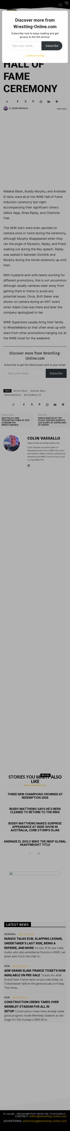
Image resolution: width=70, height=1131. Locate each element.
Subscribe (52, 45)
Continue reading (35, 55)
